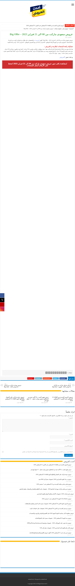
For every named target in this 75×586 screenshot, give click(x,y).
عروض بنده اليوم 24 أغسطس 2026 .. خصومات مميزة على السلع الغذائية (53, 518)
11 (46, 372)
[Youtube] (37, 581)
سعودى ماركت (57, 28)
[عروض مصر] (37, 11)
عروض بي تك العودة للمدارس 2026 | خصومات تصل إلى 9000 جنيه (55, 479)
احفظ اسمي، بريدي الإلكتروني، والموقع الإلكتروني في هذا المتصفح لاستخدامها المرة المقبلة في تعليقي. (47, 451)
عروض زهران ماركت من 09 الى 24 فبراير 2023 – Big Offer (12, 385)
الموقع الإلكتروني (68, 446)
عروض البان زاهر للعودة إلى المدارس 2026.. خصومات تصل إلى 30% (57, 528)
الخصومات (37, 40)
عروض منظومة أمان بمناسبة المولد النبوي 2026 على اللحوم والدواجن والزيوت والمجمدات (51, 513)
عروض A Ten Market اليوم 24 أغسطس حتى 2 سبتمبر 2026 (56, 498)
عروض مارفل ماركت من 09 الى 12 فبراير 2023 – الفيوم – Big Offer (61, 385)
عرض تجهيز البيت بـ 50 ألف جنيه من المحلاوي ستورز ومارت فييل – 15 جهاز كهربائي (38, 398)
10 (49, 372)
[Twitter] (39, 581)
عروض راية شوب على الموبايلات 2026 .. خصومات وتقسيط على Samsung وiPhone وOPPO (49, 523)
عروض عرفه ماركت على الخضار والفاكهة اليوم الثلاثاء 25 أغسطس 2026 (14, 398)
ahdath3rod (31, 579)
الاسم (71, 434)
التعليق (71, 418)
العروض (62, 57)
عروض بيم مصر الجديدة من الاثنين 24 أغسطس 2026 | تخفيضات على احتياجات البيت (50, 508)
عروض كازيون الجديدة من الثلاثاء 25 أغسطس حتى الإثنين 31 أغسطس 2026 (45, 25)
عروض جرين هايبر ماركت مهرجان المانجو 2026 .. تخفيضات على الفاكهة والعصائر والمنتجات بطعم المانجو (45, 489)
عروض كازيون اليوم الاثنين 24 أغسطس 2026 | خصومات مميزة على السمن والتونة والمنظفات (48, 503)
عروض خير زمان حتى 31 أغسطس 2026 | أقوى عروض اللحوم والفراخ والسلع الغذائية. (50, 532)
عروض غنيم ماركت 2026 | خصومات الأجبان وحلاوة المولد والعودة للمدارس (55, 494)
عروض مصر (65, 28)
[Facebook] (40, 581)
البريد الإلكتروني (68, 440)
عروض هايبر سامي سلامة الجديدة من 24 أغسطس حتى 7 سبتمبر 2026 (53, 484)
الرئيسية (71, 28)
